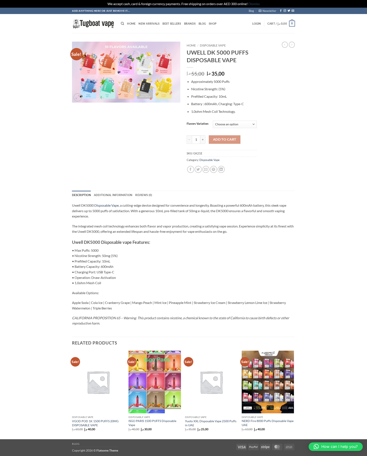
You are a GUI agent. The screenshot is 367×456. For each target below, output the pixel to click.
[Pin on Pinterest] (213, 169)
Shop (212, 23)
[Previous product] (292, 45)
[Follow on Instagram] (285, 10)
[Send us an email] (293, 10)
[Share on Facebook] (190, 169)
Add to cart (224, 139)
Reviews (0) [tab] (143, 195)
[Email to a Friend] (205, 169)
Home (131, 23)
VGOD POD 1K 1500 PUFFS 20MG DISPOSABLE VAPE (95, 423)
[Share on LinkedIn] (221, 169)
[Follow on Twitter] (289, 10)
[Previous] (72, 394)
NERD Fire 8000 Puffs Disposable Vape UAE (268, 423)
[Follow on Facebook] (280, 10)
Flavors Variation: (198, 123)
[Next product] (285, 45)
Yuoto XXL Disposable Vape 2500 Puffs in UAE (210, 423)
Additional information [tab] (113, 195)
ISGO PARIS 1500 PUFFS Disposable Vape (152, 423)
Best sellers (171, 23)
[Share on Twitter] (198, 169)
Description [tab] (81, 195)
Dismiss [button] (254, 4)
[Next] (294, 394)
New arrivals (149, 23)
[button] (267, 11)
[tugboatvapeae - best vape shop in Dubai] (93, 23)
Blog (251, 11)
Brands (190, 23)
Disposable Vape (213, 45)
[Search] (122, 24)
